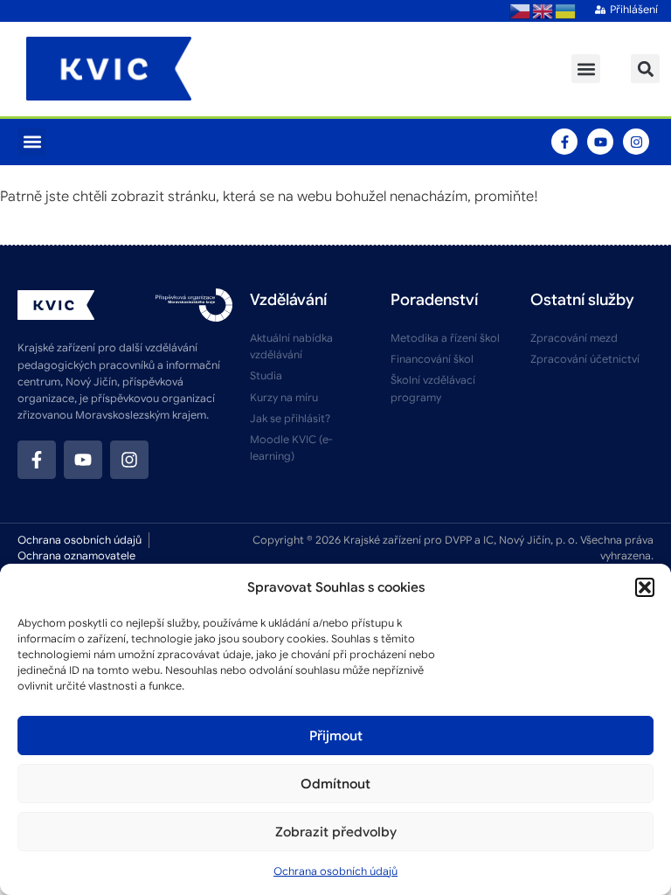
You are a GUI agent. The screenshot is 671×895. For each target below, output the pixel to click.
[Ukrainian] (566, 10)
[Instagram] (636, 141)
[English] (543, 10)
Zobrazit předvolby (336, 832)
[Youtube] (600, 141)
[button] (645, 587)
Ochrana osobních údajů (335, 871)
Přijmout (336, 736)
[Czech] (520, 10)
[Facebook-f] (564, 141)
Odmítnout (335, 784)
